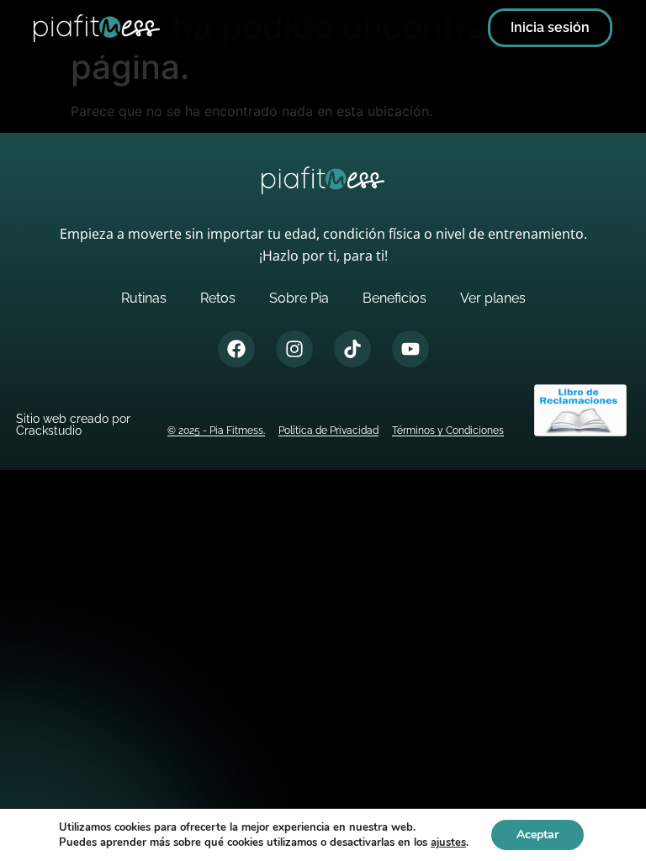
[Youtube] (410, 348)
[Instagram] (294, 348)
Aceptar (537, 835)
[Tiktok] (352, 348)
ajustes (448, 842)
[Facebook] (236, 348)
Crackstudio (49, 430)
